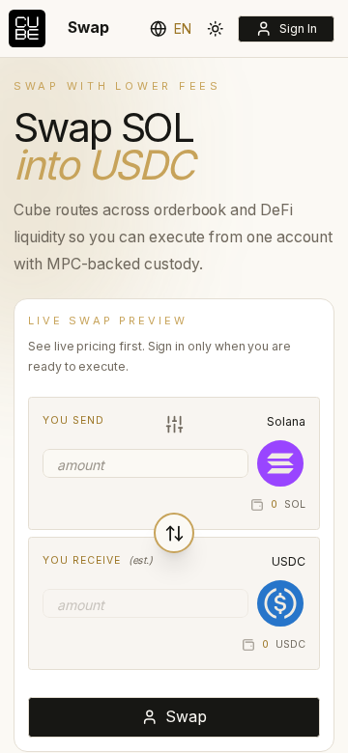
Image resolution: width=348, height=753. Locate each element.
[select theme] (215, 28)
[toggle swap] (174, 533)
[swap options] (174, 424)
